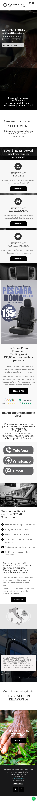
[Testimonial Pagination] (13, 673)
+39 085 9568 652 (18, 431)
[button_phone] (18, 447)
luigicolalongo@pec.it (19, 774)
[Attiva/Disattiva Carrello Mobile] (30, 3)
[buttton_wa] (18, 457)
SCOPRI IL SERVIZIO (22, 65)
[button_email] (18, 467)
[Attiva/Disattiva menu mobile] (33, 3)
